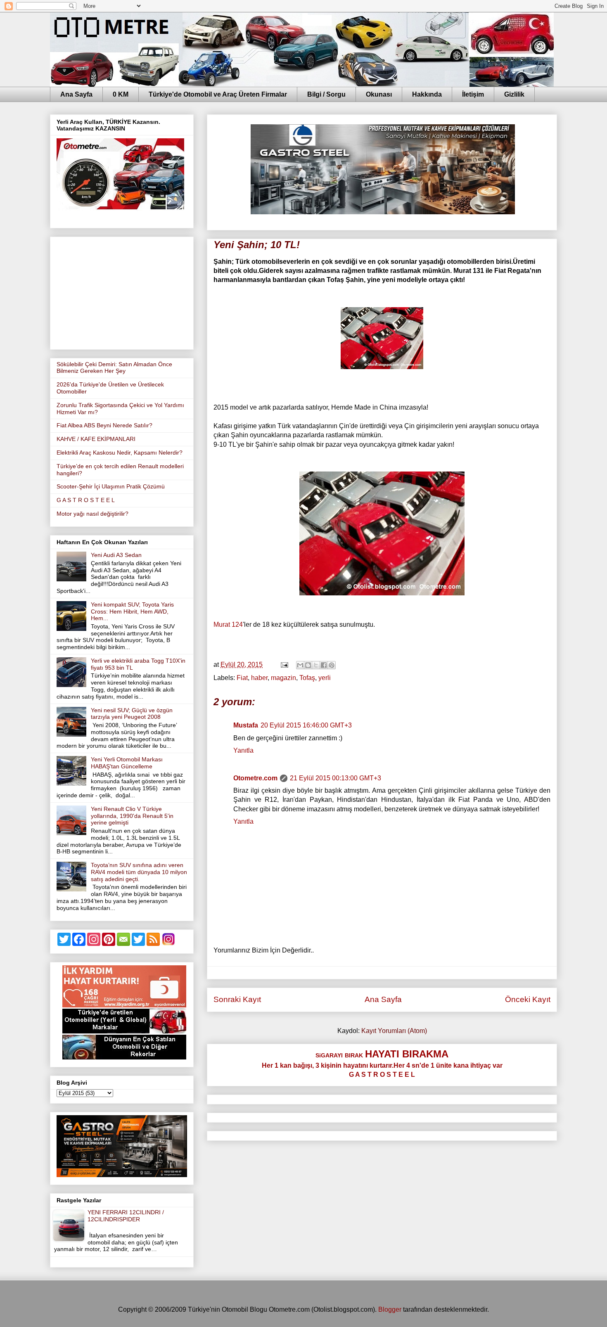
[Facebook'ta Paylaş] (324, 665)
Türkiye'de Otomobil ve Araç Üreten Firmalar (218, 94)
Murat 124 (228, 624)
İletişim (473, 94)
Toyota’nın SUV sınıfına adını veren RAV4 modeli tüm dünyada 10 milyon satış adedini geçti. (139, 872)
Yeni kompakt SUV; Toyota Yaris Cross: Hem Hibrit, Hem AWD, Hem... (132, 611)
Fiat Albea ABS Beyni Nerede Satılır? (104, 425)
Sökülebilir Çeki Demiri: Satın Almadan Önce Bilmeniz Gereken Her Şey (114, 367)
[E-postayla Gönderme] (283, 664)
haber (259, 677)
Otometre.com (255, 778)
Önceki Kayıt (527, 999)
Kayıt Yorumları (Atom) (394, 1030)
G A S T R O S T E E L (86, 500)
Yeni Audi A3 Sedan (116, 555)
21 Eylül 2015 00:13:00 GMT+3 (335, 778)
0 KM (120, 94)
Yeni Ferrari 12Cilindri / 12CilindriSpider (126, 1216)
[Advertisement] (122, 291)
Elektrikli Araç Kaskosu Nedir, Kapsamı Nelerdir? (120, 452)
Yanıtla (243, 750)
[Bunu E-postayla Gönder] (300, 665)
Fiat (242, 677)
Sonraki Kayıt (237, 999)
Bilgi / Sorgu (326, 94)
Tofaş (307, 677)
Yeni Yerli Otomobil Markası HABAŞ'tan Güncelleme (127, 763)
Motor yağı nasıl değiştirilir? (92, 513)
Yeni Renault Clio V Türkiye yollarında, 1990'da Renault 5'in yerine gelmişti (132, 816)
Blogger (389, 1309)
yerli (324, 677)
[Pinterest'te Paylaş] (331, 665)
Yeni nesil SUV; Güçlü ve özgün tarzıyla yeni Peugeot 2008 (132, 713)
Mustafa (245, 725)
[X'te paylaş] (316, 665)
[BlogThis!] (308, 665)
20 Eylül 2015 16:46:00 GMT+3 (306, 725)
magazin (283, 677)
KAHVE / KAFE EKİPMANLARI (96, 439)
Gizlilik (514, 94)
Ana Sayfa (76, 94)
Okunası (379, 94)
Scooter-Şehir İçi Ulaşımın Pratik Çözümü (111, 486)
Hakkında (427, 94)
